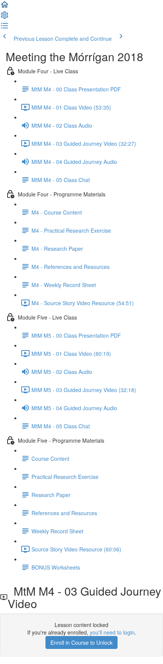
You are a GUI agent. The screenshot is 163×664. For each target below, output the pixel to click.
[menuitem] (4, 17)
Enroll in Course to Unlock (81, 642)
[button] (4, 7)
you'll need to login (112, 632)
